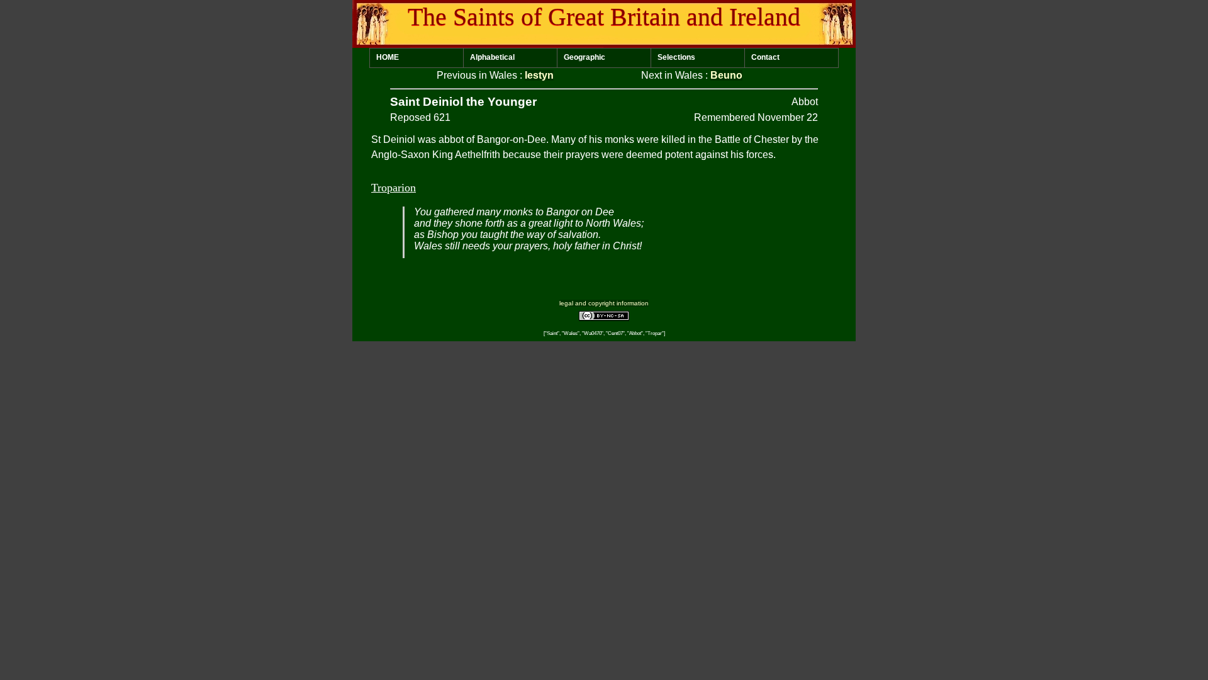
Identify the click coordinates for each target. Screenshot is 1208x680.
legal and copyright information (604, 303)
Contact (765, 57)
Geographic (584, 57)
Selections (676, 57)
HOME (387, 57)
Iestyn (539, 75)
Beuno (726, 75)
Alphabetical (492, 57)
